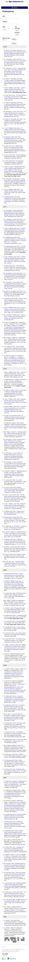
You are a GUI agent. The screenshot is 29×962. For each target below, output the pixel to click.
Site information (16, 951)
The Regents (7, 949)
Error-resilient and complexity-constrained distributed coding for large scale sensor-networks (15, 182)
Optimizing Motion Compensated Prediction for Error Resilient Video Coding (14, 563)
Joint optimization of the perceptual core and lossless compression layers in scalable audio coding (15, 535)
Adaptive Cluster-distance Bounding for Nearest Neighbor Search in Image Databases (13, 832)
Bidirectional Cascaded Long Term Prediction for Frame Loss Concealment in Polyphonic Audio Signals (15, 200)
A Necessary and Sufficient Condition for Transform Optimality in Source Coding (15, 267)
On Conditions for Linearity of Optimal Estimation (14, 120)
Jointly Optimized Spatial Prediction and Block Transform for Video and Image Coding (14, 170)
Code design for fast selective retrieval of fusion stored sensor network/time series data (15, 893)
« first (6, 938)
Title (3, 16)
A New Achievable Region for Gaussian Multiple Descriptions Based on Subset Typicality (15, 61)
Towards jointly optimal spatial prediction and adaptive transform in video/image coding (14, 496)
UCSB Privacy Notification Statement (7, 951)
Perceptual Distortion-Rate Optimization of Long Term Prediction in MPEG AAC (13, 383)
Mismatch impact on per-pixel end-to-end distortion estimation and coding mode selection (14, 865)
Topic (3, 26)
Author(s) (4, 21)
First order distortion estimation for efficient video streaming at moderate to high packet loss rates (15, 816)
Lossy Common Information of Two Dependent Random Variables (15, 113)
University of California (14, 949)
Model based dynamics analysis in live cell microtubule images (15, 857)
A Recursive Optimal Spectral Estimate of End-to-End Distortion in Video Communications (15, 374)
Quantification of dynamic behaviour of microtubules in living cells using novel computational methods (13, 673)
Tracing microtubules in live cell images (14, 910)
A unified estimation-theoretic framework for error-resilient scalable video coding (14, 89)
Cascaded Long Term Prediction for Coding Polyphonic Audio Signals (15, 248)
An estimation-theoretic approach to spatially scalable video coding (13, 191)
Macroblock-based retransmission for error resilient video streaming (14, 724)
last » (14, 941)
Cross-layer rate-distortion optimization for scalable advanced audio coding (13, 474)
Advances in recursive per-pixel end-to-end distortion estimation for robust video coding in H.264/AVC (15, 874)
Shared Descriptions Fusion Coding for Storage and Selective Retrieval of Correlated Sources (14, 762)
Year (16, 26)
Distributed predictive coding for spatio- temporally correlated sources (15, 594)
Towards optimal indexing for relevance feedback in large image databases (14, 575)
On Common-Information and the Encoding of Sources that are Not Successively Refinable (14, 71)
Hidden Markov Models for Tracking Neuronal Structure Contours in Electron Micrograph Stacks (13, 147)
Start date (17, 28)
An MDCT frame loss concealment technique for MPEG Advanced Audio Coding (15, 901)
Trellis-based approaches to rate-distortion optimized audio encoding (14, 541)
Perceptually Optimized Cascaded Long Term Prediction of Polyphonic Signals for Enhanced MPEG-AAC (15, 240)
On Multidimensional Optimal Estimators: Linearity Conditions (15, 293)
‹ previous (13, 938)
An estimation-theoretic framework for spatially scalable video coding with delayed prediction (15, 129)
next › (22, 940)
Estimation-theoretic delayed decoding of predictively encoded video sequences (15, 505)
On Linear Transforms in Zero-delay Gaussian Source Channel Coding (15, 97)
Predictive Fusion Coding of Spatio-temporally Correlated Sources (15, 756)
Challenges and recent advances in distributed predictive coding (14, 848)
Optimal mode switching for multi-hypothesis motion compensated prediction (15, 392)
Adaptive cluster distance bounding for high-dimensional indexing (15, 300)
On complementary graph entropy (13, 609)
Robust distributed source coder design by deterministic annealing (15, 548)
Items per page (6, 38)
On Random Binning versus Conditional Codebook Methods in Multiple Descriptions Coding (15, 52)
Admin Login (4, 946)
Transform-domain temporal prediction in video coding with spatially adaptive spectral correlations (15, 230)
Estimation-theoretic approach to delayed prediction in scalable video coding (15, 400)
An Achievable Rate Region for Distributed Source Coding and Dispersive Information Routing (15, 275)
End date (17, 32)
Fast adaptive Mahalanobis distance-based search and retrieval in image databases (14, 706)
